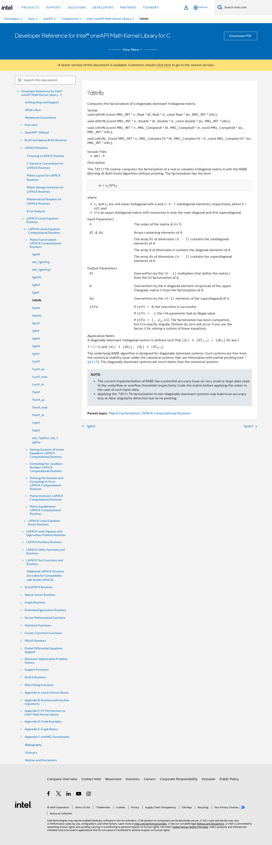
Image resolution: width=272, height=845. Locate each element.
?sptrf (36, 423)
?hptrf (36, 430)
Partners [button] (128, 7)
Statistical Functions (38, 625)
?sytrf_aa (38, 369)
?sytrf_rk (38, 384)
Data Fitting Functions (39, 685)
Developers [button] (103, 7)
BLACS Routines (35, 677)
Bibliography (33, 745)
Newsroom (113, 779)
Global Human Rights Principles (190, 826)
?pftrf (35, 331)
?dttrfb (36, 300)
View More (131, 50)
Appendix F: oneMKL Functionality (47, 737)
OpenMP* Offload (37, 132)
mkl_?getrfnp (41, 262)
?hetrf (36, 392)
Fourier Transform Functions (43, 633)
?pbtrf (36, 346)
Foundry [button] (151, 7)
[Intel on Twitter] (58, 794)
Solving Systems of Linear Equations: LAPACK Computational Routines (47, 453)
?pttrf (35, 354)
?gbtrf (36, 285)
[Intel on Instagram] (89, 794)
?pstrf (36, 323)
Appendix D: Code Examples (43, 721)
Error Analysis (36, 211)
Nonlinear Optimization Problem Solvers (46, 660)
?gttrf (35, 292)
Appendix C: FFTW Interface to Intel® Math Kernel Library (45, 712)
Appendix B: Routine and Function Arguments (47, 702)
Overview (31, 125)
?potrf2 (37, 315)
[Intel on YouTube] (79, 794)
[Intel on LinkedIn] (68, 794)
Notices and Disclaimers (41, 760)
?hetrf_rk (38, 415)
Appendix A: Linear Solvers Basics (47, 692)
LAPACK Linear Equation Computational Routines (44, 231)
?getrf (36, 254)
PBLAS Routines (35, 641)
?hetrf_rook (39, 407)
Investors (133, 779)
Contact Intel (91, 779)
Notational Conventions (40, 117)
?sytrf (36, 361)
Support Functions (37, 669)
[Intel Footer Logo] (23, 804)
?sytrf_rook (39, 377)
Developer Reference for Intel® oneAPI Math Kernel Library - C (41, 93)
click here (163, 65)
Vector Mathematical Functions (45, 618)
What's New (33, 110)
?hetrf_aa (38, 400)
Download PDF (240, 36)
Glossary (31, 752)
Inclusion (208, 779)
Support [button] (53, 7)
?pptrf (36, 338)
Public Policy (229, 779)
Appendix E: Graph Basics (41, 729)
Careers (150, 779)
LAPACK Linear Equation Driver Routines (44, 522)
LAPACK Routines (36, 148)
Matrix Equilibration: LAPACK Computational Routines (45, 510)
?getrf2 (37, 277)
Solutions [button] (77, 7)
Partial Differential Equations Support (44, 650)
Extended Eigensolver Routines (45, 610)
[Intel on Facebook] (48, 794)
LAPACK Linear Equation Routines (42, 220)
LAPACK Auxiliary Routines (44, 542)
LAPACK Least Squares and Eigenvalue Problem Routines (46, 533)
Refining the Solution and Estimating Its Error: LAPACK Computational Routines (46, 483)
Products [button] (30, 7)
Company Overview (62, 779)
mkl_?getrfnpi (41, 270)
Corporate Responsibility (179, 779)
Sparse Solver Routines (40, 595)
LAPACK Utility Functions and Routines (45, 551)
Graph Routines (35, 602)
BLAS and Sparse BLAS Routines (46, 140)
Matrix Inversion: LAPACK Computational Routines (46, 497)
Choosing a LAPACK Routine (45, 156)
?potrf (36, 308)
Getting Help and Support (42, 102)
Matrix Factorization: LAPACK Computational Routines (45, 243)
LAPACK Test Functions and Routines (44, 562)
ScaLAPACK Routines (39, 587)
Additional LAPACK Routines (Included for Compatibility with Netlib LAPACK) (45, 575)
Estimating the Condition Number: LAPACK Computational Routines (46, 467)
